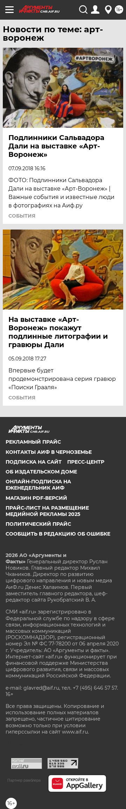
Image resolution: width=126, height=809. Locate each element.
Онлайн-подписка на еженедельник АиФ (38, 484)
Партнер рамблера (24, 780)
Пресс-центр (85, 462)
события (21, 215)
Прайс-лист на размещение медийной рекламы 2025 (47, 511)
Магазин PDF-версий (36, 498)
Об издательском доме (41, 472)
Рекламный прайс (33, 442)
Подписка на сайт (34, 462)
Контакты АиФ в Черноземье (49, 452)
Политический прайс (38, 524)
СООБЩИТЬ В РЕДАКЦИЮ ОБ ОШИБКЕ (58, 534)
